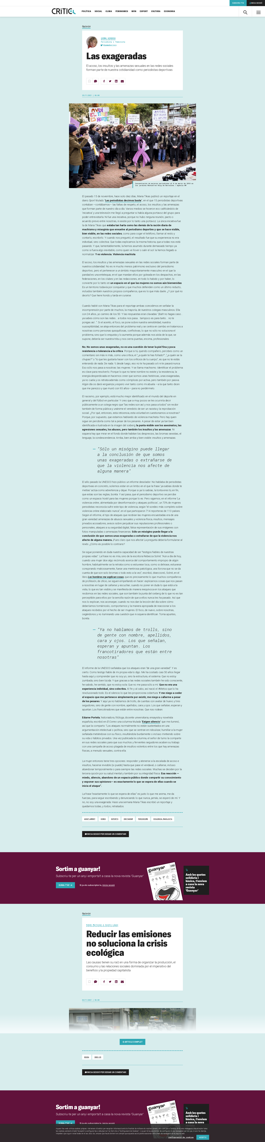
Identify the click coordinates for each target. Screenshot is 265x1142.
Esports (114, 819)
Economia (169, 11)
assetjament (89, 819)
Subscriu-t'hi (238, 3)
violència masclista (162, 819)
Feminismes (122, 11)
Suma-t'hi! (64, 885)
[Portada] (64, 11)
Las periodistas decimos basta (123, 200)
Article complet (134, 1042)
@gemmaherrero (109, 45)
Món (134, 11)
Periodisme (143, 819)
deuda (86, 1057)
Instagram (128, 819)
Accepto (202, 1137)
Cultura (156, 11)
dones (103, 819)
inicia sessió (108, 885)
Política (86, 11)
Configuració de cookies (181, 1137)
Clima (109, 11)
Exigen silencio (151, 721)
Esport (144, 11)
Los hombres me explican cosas (106, 577)
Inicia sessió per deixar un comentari (106, 834)
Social (98, 11)
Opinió (86, 26)
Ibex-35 (97, 1057)
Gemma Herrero (108, 38)
